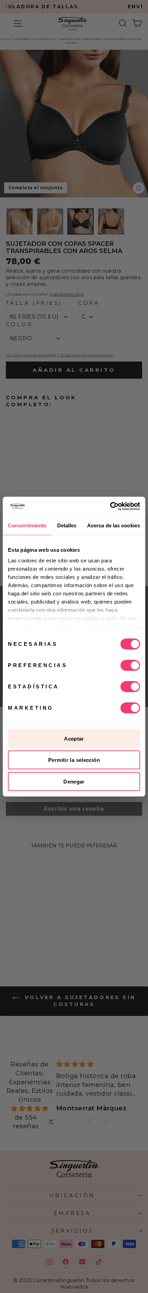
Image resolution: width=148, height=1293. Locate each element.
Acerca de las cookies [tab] (113, 525)
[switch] (130, 665)
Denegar (74, 781)
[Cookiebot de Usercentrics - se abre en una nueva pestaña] (110, 506)
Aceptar (74, 738)
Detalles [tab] (67, 525)
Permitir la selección (74, 760)
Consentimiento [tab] (27, 525)
